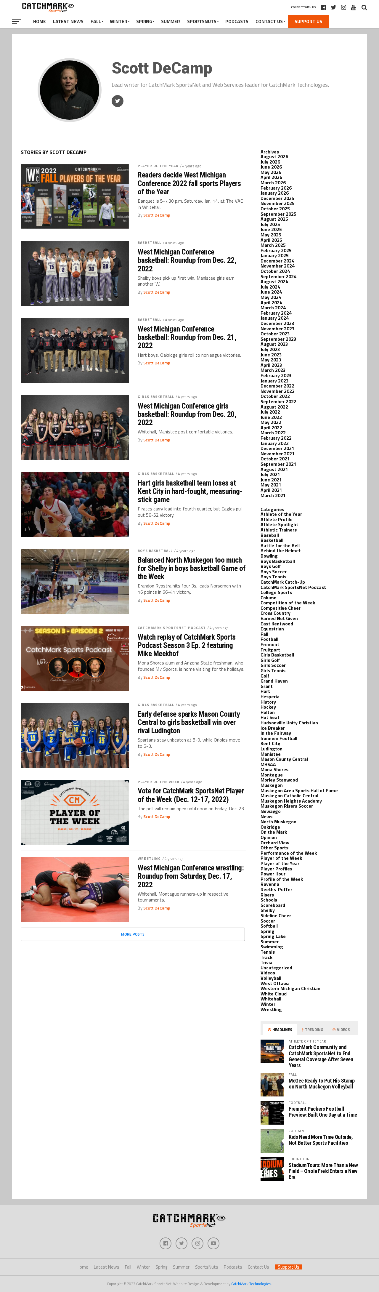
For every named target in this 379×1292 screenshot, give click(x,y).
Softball (269, 925)
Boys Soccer (274, 571)
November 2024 (278, 265)
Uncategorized (276, 967)
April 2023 (271, 365)
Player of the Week (158, 782)
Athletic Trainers (279, 529)
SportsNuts (201, 21)
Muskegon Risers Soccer (287, 805)
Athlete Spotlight (279, 524)
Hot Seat (270, 717)
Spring (144, 21)
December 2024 (277, 260)
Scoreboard (273, 905)
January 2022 (275, 443)
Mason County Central (284, 759)
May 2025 (271, 234)
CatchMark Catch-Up (283, 581)
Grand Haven (274, 680)
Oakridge (270, 826)
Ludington (271, 748)
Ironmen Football (279, 738)
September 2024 (278, 276)
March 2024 (273, 307)
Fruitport (270, 649)
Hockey (268, 706)
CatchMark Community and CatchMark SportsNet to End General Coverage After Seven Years (321, 1056)
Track (266, 957)
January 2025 (275, 255)
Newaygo (271, 811)
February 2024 (276, 312)
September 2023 (278, 338)
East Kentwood (277, 623)
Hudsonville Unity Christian (289, 722)
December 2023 (277, 323)
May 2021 (271, 484)
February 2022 (276, 437)
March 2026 (273, 182)
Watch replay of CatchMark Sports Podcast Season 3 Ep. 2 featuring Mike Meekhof (187, 645)
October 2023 (275, 333)
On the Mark (274, 831)
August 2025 (274, 218)
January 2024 (275, 317)
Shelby (268, 910)
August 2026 (274, 156)
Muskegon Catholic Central (289, 795)
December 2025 (277, 198)
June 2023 (271, 354)
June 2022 (271, 417)
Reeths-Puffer (276, 889)
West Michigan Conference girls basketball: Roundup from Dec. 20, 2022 (187, 414)
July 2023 (270, 349)
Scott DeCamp (156, 215)
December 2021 (277, 448)
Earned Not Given (279, 618)
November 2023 (278, 328)
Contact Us (269, 21)
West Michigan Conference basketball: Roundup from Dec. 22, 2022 (187, 260)
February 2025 (276, 250)
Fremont (270, 644)
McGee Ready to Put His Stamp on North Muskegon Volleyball (322, 1084)
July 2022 (270, 411)
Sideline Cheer (276, 915)
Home (39, 21)
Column (269, 597)
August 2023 (274, 344)
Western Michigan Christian (290, 988)
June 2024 (271, 291)
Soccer (268, 920)
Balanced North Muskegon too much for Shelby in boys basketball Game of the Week (191, 568)
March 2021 (273, 495)
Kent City (270, 743)
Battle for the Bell (280, 545)
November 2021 (278, 453)
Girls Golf (270, 660)
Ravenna (270, 884)
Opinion (269, 837)
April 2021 (271, 490)
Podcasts (236, 21)
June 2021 (271, 479)
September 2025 (278, 213)
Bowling (269, 555)
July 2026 (270, 161)
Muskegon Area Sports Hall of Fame (299, 790)
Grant (267, 686)
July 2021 (270, 474)
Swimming (272, 946)
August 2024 (274, 281)
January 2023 (275, 380)
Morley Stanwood (279, 779)
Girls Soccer (273, 665)
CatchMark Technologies (251, 1284)
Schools (269, 899)
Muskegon (272, 785)
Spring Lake (273, 936)
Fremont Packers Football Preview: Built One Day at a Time (323, 1112)
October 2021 (275, 458)
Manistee (271, 754)
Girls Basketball (156, 396)
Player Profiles (276, 868)
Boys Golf (271, 566)
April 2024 (271, 302)
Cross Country (275, 613)
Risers (267, 894)
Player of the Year (158, 166)
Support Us (308, 21)
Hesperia (270, 696)
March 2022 (273, 432)
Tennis (268, 951)
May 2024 (271, 297)
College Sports (276, 592)
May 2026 (271, 172)
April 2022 (271, 427)
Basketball (149, 242)
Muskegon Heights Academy (291, 800)
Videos (268, 972)
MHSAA (268, 764)
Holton (268, 712)
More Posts (132, 934)
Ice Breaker (273, 727)
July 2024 (270, 286)
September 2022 (278, 401)
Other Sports (274, 847)
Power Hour (273, 873)
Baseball (270, 535)
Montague (272, 774)
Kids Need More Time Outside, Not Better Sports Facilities (321, 1140)
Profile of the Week (282, 879)
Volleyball (271, 978)
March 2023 (273, 370)
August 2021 (274, 469)
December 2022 (277, 385)
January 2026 (275, 192)
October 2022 (275, 396)
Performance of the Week (289, 852)
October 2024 (275, 271)
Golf (265, 675)
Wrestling (149, 858)
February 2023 (276, 375)
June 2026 (271, 166)
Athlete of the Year (281, 514)
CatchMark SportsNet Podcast (172, 627)
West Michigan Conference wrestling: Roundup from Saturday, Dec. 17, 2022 (191, 876)
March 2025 (273, 245)
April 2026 (271, 177)
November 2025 (278, 203)
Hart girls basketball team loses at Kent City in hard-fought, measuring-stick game (190, 491)
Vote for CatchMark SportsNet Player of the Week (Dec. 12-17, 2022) (191, 795)
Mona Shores (274, 769)
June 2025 (271, 229)
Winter (118, 21)
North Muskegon (278, 821)
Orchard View (275, 842)
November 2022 (278, 391)
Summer (170, 21)
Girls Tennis (273, 670)
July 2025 (270, 224)
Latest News (68, 21)
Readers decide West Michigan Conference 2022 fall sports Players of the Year (189, 183)
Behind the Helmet (281, 550)
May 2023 (271, 359)
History (268, 701)
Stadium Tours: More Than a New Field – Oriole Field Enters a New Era (323, 1171)
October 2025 (275, 208)
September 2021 (278, 464)
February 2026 (276, 187)
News (266, 816)
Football (269, 639)
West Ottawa (275, 983)
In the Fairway (276, 733)
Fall (96, 21)
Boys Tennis (273, 576)
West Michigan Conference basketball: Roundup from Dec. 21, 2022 (187, 337)
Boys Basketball (155, 550)
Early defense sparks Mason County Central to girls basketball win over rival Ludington (189, 722)
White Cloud (274, 993)
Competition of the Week (288, 602)
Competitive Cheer (281, 607)
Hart (265, 691)
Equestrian (272, 628)
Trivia (266, 962)
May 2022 (271, 422)
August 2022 (274, 406)
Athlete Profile (277, 519)
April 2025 (271, 240)
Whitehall (271, 998)
